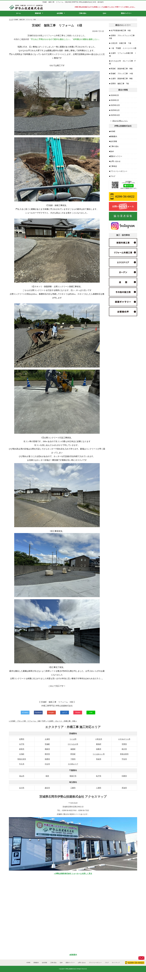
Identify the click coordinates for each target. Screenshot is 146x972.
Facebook (38, 712)
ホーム (18, 13)
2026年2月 (114, 95)
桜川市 (124, 749)
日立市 (47, 764)
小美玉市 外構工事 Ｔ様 (120, 43)
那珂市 (47, 754)
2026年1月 (114, 100)
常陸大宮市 (21, 759)
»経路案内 (73, 955)
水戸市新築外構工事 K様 (120, 30)
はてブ (64, 712)
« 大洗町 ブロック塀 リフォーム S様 (25, 721)
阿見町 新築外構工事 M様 (121, 69)
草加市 (124, 788)
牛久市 (21, 764)
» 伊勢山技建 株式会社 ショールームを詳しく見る (73, 873)
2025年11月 (115, 110)
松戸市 (98, 776)
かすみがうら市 (124, 739)
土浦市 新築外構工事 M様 (121, 78)
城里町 (73, 749)
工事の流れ (82, 13)
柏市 (47, 776)
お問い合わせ (115, 161)
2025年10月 (115, 115)
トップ (11, 19)
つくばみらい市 (99, 754)
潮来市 (47, 749)
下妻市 (73, 759)
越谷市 (47, 788)
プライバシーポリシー (118, 171)
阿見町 (73, 754)
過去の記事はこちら (120, 121)
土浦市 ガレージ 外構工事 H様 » (62, 721)
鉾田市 (21, 749)
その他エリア (73, 764)
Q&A (104, 13)
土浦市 (47, 739)
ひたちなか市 (73, 744)
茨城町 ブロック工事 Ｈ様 (121, 73)
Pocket (77, 712)
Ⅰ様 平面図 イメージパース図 (123, 48)
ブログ (112, 176)
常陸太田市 (124, 754)
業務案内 (113, 136)
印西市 (124, 776)
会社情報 (60, 13)
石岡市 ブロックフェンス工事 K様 (122, 37)
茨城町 (47, 744)
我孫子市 (73, 776)
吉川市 (21, 788)
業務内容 (38, 13)
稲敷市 (98, 749)
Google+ (51, 712)
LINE (91, 712)
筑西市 (47, 759)
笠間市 (124, 744)
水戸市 (21, 744)
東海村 (98, 744)
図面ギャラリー (126, 13)
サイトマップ (116, 962)
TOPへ (44, 721)
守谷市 (124, 759)
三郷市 (73, 788)
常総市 (98, 759)
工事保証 (113, 166)
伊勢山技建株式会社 (71, 968)
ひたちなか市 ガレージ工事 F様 (122, 62)
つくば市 (73, 739)
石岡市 (21, 739)
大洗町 (21, 754)
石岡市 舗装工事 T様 (119, 83)
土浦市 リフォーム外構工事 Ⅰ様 (122, 54)
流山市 (21, 776)
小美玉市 (98, 739)
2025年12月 (115, 105)
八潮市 (98, 788)
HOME (112, 131)
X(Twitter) (25, 712)
